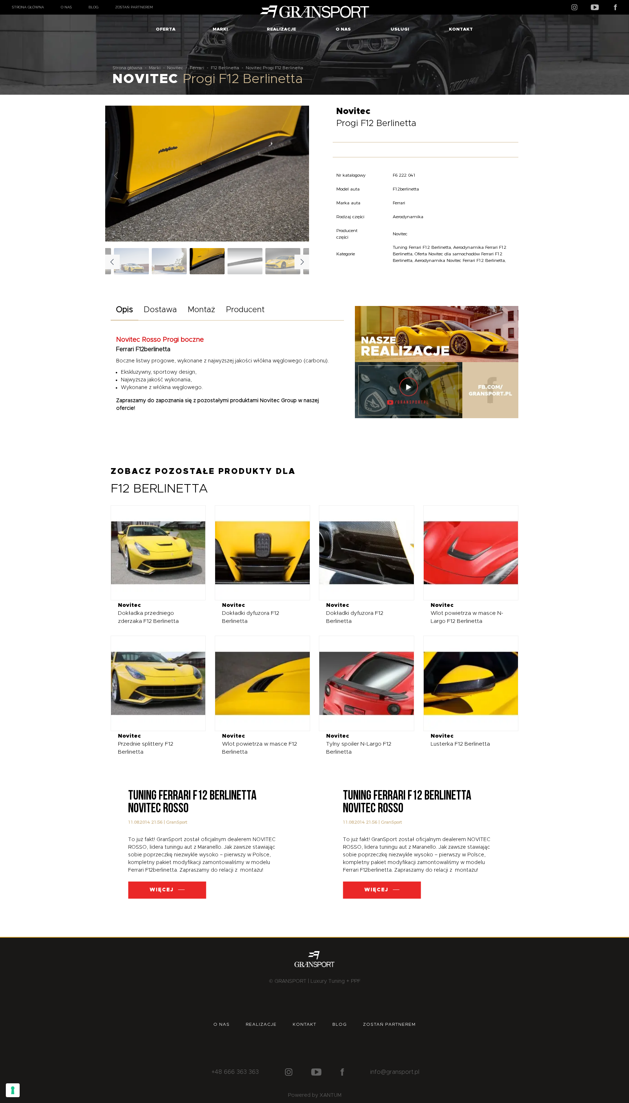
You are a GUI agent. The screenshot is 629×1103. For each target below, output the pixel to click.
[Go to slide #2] (245, 261)
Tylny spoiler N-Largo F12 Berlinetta (358, 744)
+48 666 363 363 (235, 1072)
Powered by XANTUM (314, 1095)
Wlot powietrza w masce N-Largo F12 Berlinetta (467, 613)
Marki (220, 29)
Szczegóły (152, 552)
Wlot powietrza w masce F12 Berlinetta (259, 744)
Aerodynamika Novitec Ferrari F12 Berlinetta (460, 260)
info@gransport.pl (394, 1072)
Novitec (175, 68)
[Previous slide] (116, 175)
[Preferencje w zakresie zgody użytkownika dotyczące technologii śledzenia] (13, 1090)
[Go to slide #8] (169, 261)
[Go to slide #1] (207, 261)
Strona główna (28, 7)
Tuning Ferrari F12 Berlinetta (422, 247)
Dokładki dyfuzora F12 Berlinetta (250, 613)
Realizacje (281, 29)
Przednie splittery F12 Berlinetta (145, 744)
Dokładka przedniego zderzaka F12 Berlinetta (148, 613)
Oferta (165, 29)
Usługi (400, 29)
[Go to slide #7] (131, 261)
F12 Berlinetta (225, 68)
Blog (93, 7)
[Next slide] (297, 175)
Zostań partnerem (134, 7)
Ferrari (197, 68)
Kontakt (461, 29)
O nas (66, 7)
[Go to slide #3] (282, 261)
